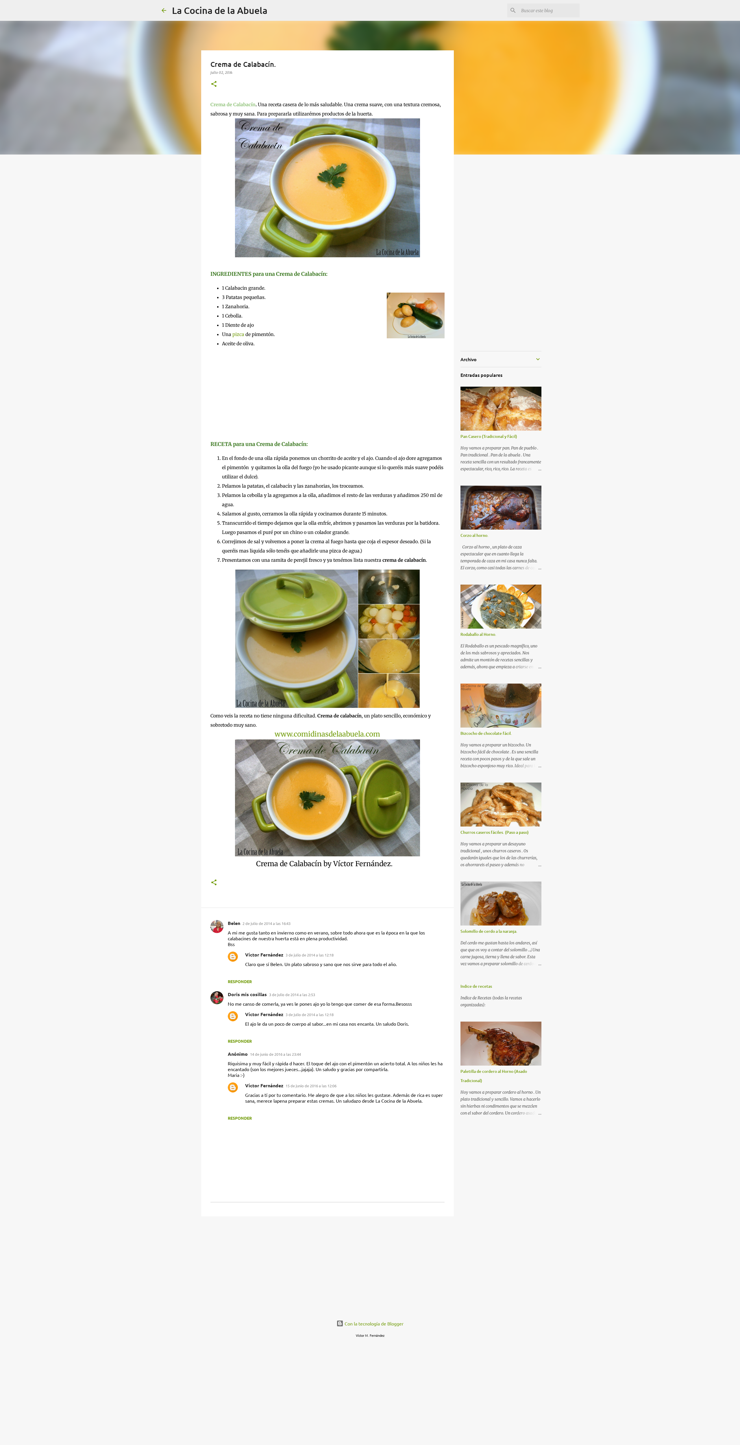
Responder (240, 981)
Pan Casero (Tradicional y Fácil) (488, 436)
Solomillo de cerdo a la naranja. (488, 931)
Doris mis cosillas (247, 994)
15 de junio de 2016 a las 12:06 (311, 1085)
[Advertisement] (259, 393)
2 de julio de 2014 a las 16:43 (267, 923)
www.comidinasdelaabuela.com (327, 734)
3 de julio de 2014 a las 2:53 (292, 994)
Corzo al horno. (474, 535)
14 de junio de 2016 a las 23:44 (275, 1054)
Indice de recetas (476, 986)
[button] (213, 84)
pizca (238, 334)
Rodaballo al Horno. (478, 634)
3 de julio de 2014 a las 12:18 (310, 954)
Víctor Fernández (264, 955)
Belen (234, 923)
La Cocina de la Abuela (219, 10)
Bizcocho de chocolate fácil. (486, 733)
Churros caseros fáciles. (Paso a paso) (494, 832)
